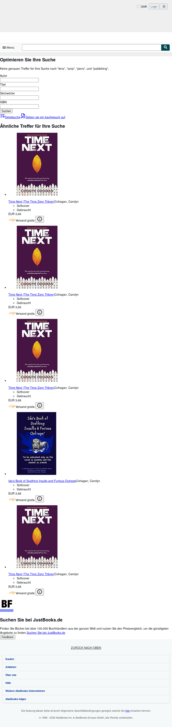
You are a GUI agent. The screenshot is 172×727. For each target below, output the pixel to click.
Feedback (8, 637)
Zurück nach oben (86, 648)
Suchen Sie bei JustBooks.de (46, 632)
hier (127, 710)
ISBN (3, 102)
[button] (39, 219)
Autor (3, 75)
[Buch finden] (165, 47)
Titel (3, 84)
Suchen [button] (6, 111)
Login (154, 6)
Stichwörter (7, 93)
